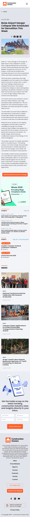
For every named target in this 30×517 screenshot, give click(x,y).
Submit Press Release (15, 491)
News (15, 460)
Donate (15, 476)
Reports (15, 467)
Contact (15, 479)
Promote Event (24, 239)
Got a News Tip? (15, 485)
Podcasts (15, 473)
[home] (9, 3)
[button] (27, 4)
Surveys (15, 470)
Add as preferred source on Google (15, 175)
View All (26, 210)
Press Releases (15, 464)
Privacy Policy (15, 510)
